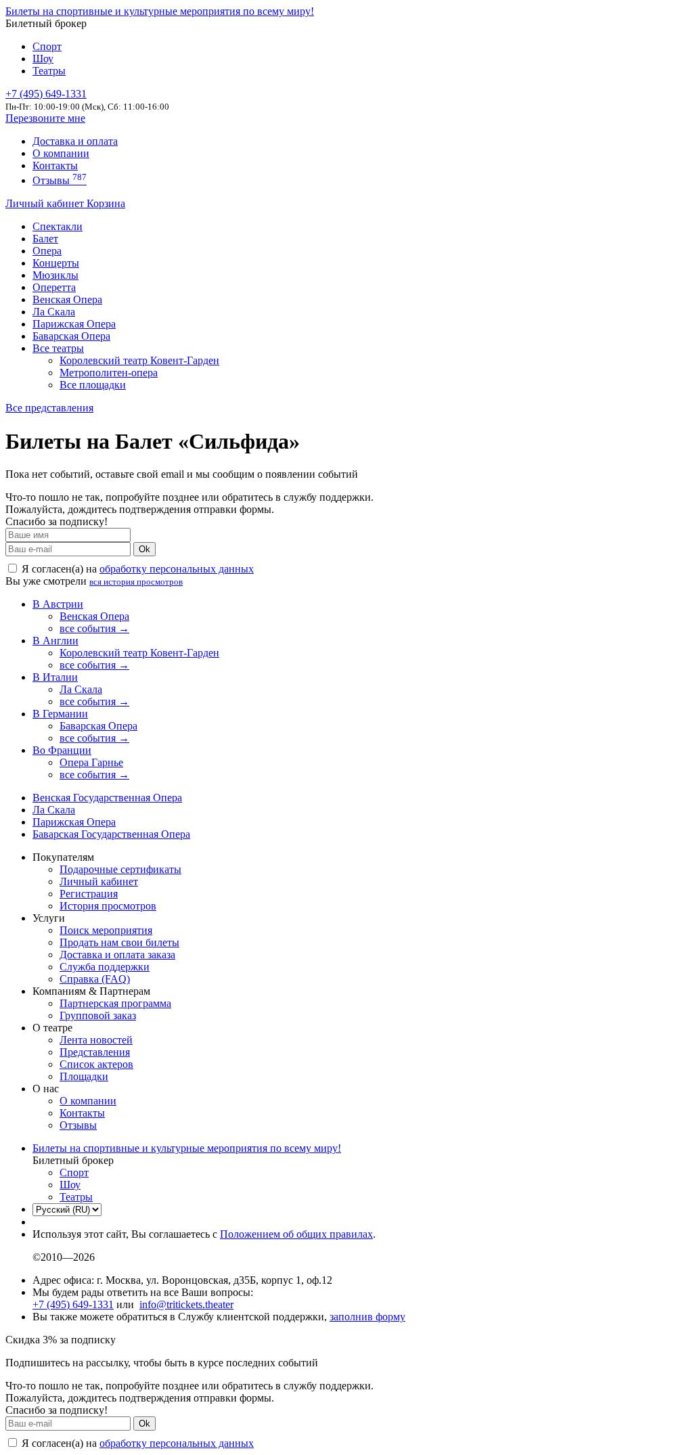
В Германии (60, 713)
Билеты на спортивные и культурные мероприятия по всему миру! (159, 11)
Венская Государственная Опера (107, 797)
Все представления (49, 407)
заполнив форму (367, 1316)
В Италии (55, 677)
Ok (144, 549)
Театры (49, 70)
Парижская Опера (74, 324)
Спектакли (57, 226)
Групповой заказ (98, 1015)
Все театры (58, 348)
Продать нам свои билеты (119, 942)
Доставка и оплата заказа (117, 954)
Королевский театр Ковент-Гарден (139, 360)
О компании (60, 153)
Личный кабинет (46, 203)
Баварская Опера (71, 336)
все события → (94, 628)
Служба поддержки (105, 966)
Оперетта (54, 287)
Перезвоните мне (45, 118)
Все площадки (93, 384)
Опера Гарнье (91, 762)
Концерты (55, 263)
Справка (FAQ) (95, 979)
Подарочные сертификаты (120, 869)
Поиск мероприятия (106, 930)
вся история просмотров (136, 582)
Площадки (84, 1076)
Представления (95, 1052)
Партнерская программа (115, 1003)
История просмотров (108, 906)
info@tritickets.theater (186, 1304)
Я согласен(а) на (136, 569)
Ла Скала (53, 311)
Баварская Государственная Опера (111, 834)
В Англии (55, 640)
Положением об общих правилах (296, 1234)
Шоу (42, 58)
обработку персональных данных (176, 569)
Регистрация (89, 893)
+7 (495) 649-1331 (73, 1304)
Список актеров (96, 1064)
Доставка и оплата (75, 141)
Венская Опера (67, 299)
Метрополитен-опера (109, 372)
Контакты (55, 165)
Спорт (47, 46)
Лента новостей (96, 1040)
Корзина (106, 203)
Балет (45, 238)
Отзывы (59, 180)
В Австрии (57, 604)
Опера (47, 250)
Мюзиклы (55, 275)
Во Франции (61, 750)
